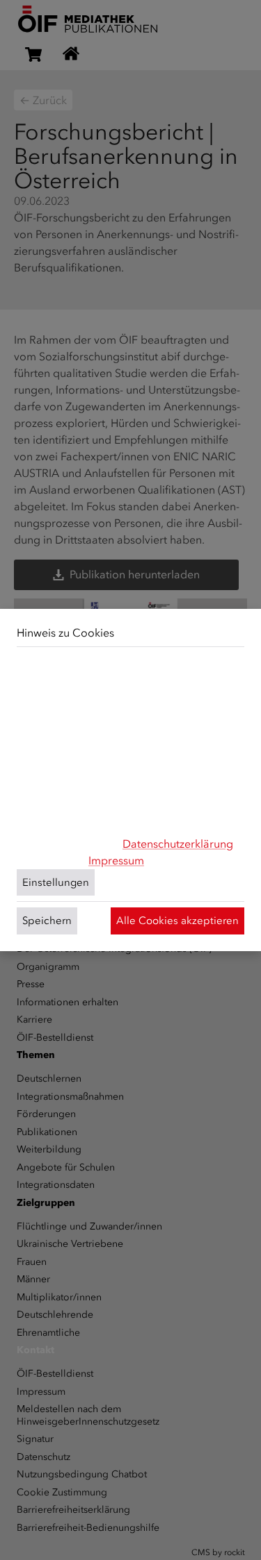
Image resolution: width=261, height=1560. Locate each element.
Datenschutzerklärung (177, 843)
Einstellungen (55, 882)
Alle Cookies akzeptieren (177, 920)
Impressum (116, 860)
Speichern (47, 920)
